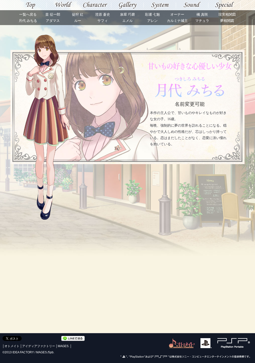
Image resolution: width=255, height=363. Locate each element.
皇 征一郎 (52, 14)
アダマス (53, 21)
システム (160, 5)
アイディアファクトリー (38, 346)
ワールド (63, 5)
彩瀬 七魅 (152, 14)
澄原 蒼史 (102, 14)
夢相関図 (227, 21)
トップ (30, 5)
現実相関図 (227, 14)
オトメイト (11, 346)
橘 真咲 (202, 14)
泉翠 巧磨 (127, 14)
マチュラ (202, 21)
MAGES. (63, 346)
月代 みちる (28, 21)
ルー (77, 21)
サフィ (102, 21)
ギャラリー (127, 5)
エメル (127, 21)
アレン (152, 21)
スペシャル (224, 5)
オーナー (177, 14)
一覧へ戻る (28, 14)
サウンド (192, 5)
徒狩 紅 (77, 14)
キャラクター (95, 5)
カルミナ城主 (177, 21)
